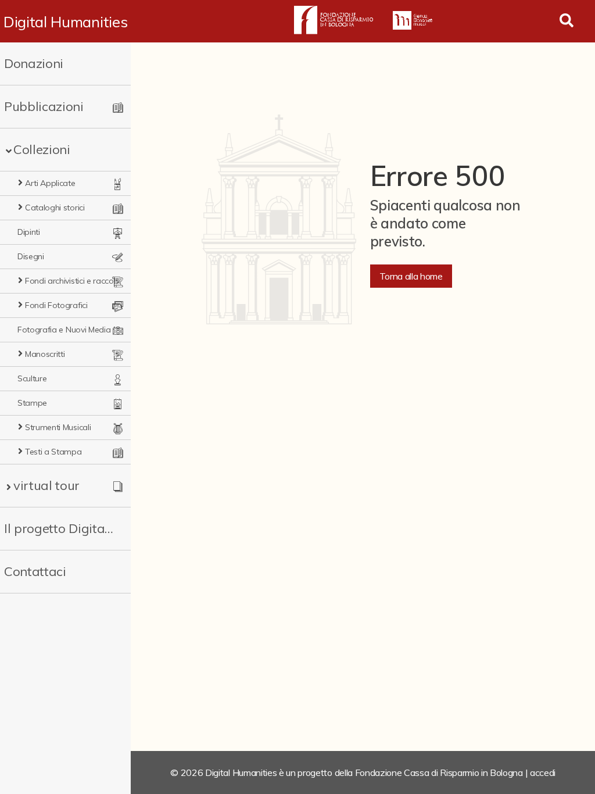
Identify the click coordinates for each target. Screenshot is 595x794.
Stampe (32, 403)
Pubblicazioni (44, 106)
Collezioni (41, 149)
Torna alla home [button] (411, 276)
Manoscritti (44, 354)
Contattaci (35, 571)
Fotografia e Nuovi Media (63, 329)
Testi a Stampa (53, 451)
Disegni (30, 256)
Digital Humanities (65, 21)
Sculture (31, 378)
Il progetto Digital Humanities (59, 528)
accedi (542, 772)
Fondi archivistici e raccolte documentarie (73, 281)
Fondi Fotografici (56, 305)
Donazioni (33, 63)
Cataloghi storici (55, 207)
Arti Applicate (50, 183)
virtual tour (46, 485)
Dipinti (28, 232)
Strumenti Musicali (58, 427)
